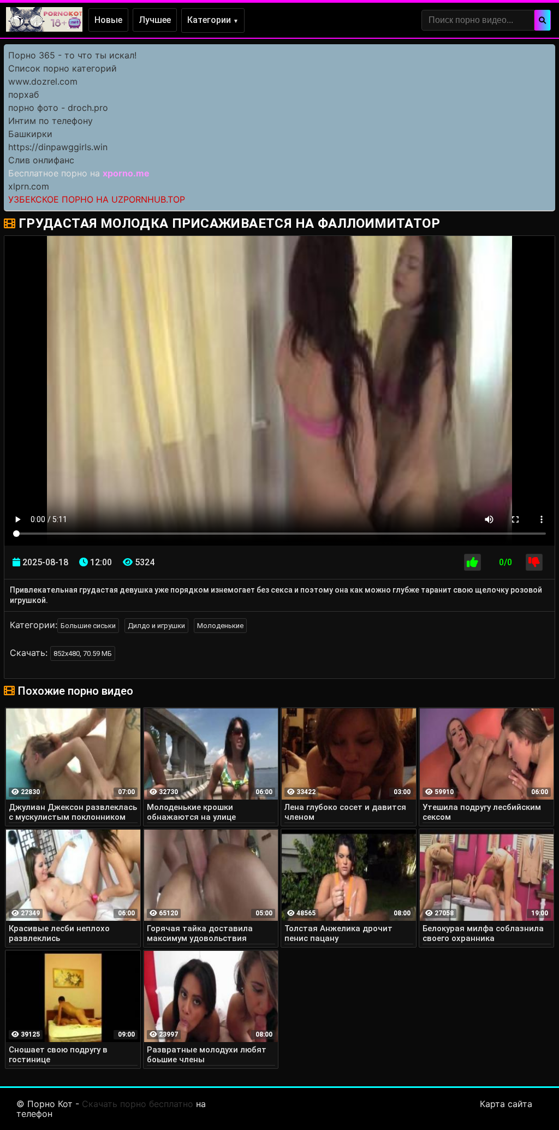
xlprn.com (28, 186)
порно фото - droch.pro (58, 107)
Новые (108, 20)
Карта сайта (506, 1103)
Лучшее (155, 20)
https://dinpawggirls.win (58, 146)
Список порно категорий (62, 68)
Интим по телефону (50, 120)
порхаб (23, 94)
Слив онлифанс (41, 160)
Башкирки (30, 133)
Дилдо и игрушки (156, 626)
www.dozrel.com (43, 81)
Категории (213, 20)
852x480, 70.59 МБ (82, 653)
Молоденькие (220, 626)
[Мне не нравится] (534, 562)
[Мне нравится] (472, 562)
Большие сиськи (88, 626)
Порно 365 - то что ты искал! (72, 55)
